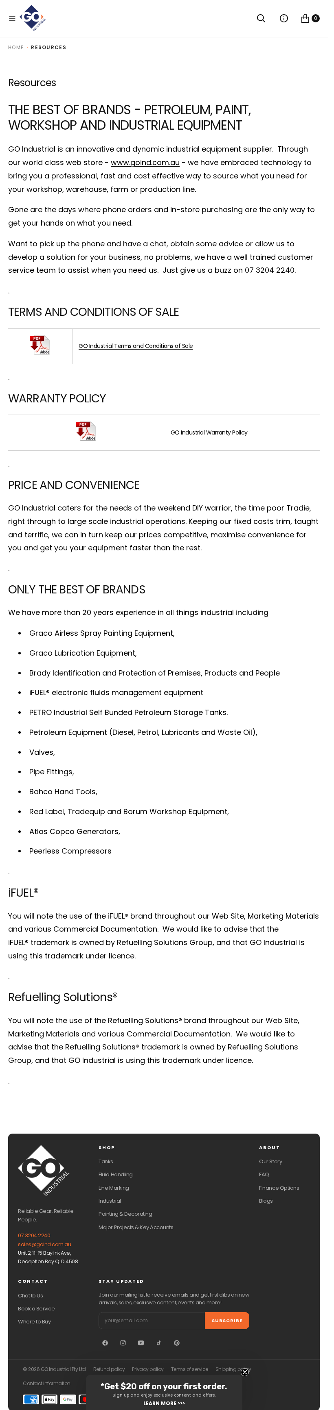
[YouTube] (140, 1342)
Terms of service (189, 1369)
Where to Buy (34, 1321)
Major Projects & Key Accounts (136, 1227)
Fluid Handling (115, 1174)
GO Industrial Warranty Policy (209, 432)
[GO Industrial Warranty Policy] (86, 439)
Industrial (110, 1201)
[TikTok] (158, 1342)
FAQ (264, 1174)
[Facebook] (105, 1342)
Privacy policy (147, 1369)
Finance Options (279, 1188)
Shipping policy (233, 1369)
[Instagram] (123, 1342)
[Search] (261, 18)
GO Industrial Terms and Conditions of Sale (136, 346)
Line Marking (114, 1188)
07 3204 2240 (34, 1235)
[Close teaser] (245, 1372)
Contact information (46, 1383)
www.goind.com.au (145, 162)
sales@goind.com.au (44, 1244)
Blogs (266, 1201)
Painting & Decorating (125, 1214)
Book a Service (36, 1308)
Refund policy (109, 1369)
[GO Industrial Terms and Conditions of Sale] (40, 353)
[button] (12, 18)
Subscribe (227, 1320)
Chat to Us (30, 1295)
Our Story (270, 1161)
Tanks (106, 1161)
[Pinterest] (176, 1342)
